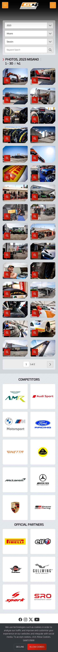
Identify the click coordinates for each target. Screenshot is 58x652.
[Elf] (42, 541)
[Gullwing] (42, 569)
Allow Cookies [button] (36, 647)
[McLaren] (15, 479)
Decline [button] (20, 647)
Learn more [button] (28, 639)
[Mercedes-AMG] (42, 479)
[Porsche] (15, 507)
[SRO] (42, 596)
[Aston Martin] (15, 396)
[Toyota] (42, 507)
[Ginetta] (15, 452)
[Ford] (42, 424)
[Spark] (15, 596)
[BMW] (15, 424)
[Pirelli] (15, 541)
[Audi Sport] (42, 396)
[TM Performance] (15, 569)
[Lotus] (42, 452)
